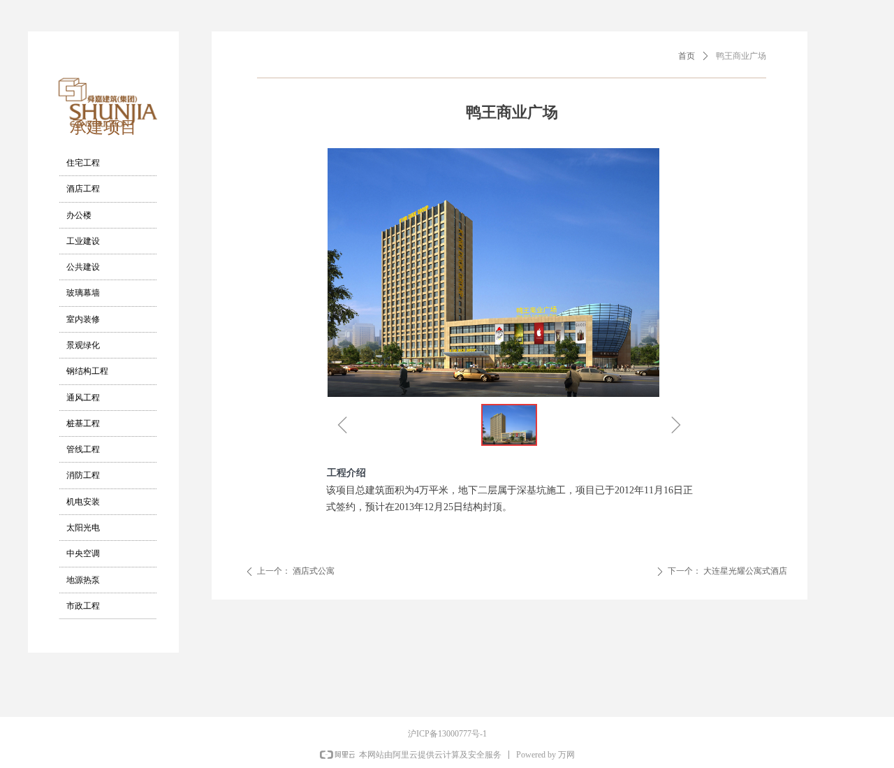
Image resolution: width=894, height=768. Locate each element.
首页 (686, 56)
